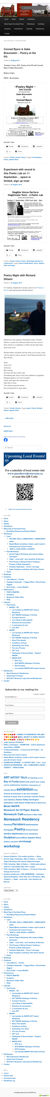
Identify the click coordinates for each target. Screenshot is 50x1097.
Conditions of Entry (19, 643)
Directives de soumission (21, 622)
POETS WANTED (13, 592)
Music (7, 806)
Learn (9, 536)
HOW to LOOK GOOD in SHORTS (22, 549)
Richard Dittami (32, 830)
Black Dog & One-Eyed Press (14, 24)
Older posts (9, 418)
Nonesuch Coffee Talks (15, 597)
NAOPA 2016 (16, 658)
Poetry (23, 157)
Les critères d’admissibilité (22, 620)
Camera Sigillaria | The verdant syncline (19, 856)
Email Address (11, 697)
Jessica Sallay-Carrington (27, 799)
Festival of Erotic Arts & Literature (17, 796)
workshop (11, 265)
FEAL (9, 599)
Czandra (7, 790)
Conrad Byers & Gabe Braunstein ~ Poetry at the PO (20, 52)
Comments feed (10, 1078)
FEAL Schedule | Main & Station (16, 864)
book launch (30, 782)
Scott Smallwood (31, 834)
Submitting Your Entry (20, 645)
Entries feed (8, 1075)
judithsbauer (9, 802)
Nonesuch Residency (21, 819)
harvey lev (7, 426)
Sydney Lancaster (11, 841)
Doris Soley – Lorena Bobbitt (17, 587)
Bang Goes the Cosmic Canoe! (15, 755)
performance (32, 824)
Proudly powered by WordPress (25, 1092)
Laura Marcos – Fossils (15, 579)
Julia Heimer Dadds (22, 802)
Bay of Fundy (11, 781)
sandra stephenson (14, 833)
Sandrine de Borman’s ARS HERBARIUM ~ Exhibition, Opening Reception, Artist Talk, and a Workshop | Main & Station (24, 876)
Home (6, 19)
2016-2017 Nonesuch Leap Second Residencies (24, 678)
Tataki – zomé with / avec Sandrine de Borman (26, 559)
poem (29, 408)
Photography (9, 830)
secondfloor (21, 837)
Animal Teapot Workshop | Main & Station (19, 859)
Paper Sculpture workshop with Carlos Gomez (26, 569)
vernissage (25, 841)
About (14, 19)
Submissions (18, 29)
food (33, 796)
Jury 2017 (15, 627)
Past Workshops (13, 551)
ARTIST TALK (18, 777)
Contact (6, 33)
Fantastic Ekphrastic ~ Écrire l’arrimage (24, 567)
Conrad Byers (37, 157)
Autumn (40, 778)
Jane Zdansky (9, 799)
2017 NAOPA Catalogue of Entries (24, 615)
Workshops (31, 24)
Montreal (34, 803)
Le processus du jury (20, 625)
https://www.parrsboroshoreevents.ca (20, 509)
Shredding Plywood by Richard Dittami (21, 531)
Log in (6, 1073)
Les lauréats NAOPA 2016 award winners (30, 668)
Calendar (29, 29)
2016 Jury (18, 660)
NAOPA (12, 630)
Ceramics (24, 785)
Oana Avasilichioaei (26, 263)
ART (7, 777)
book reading (40, 782)
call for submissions (12, 785)
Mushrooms (42, 803)
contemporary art (35, 785)
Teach (9, 572)
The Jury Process (18, 648)
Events (18, 157)
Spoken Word (13, 159)
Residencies (40, 29)
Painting (8, 824)
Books (12, 157)
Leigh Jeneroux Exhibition (14, 742)
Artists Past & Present (15, 676)
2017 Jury (15, 650)
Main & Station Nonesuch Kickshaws (14, 436)
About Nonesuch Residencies (18, 673)
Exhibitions (31, 19)
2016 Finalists (20, 665)
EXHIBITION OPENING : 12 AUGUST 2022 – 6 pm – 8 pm (25, 762)
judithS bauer (8, 431)
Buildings (41, 24)
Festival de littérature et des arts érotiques (21, 793)
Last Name (9, 713)
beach (22, 781)
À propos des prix (18, 617)
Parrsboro (19, 824)
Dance (13, 790)
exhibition (25, 789)
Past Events (11, 605)
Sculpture (7, 29)
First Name (9, 705)
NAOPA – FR (14, 607)
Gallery (21, 19)
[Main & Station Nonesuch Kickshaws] (6, 441)
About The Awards (19, 640)
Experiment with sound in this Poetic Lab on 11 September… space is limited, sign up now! (19, 175)
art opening (32, 778)
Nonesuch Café (13, 814)
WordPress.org (9, 1080)
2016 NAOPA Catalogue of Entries (27, 663)
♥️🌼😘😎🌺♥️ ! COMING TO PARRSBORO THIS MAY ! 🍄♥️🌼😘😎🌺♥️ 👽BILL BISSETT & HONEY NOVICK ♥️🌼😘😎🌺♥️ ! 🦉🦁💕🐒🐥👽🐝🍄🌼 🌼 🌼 (24, 737)
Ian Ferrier (40, 796)
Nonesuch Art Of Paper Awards (21, 810)
